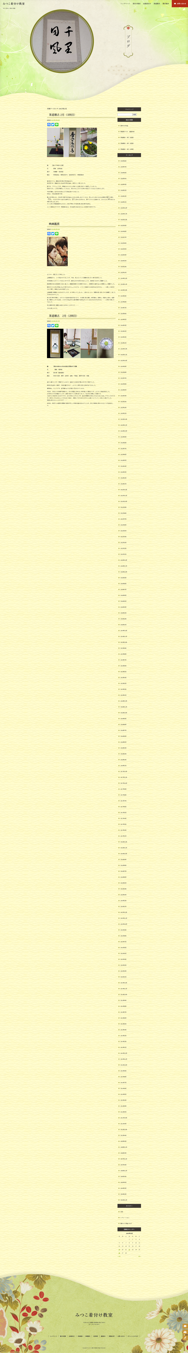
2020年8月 (123, 583)
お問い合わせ (180, 3)
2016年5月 (123, 883)
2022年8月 (123, 443)
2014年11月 (123, 989)
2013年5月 (123, 1094)
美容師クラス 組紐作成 (127, 131)
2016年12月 (123, 842)
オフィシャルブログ (133, 1336)
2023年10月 (123, 360)
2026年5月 (123, 178)
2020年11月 (123, 566)
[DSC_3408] (55, 357)
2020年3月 (123, 613)
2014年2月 (123, 1041)
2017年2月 (123, 830)
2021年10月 (123, 501)
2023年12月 (123, 349)
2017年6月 (123, 807)
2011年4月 (123, 1124)
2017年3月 (123, 824)
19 (119, 1249)
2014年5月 (123, 1024)
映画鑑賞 (54, 224)
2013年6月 (123, 1088)
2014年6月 (123, 1018)
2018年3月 (123, 754)
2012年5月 (123, 1112)
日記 (121, 1212)
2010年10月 (123, 1129)
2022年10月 (123, 431)
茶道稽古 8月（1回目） (127, 149)
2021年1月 (123, 554)
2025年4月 (123, 255)
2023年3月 (123, 402)
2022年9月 (123, 437)
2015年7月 (123, 942)
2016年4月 (123, 889)
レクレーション (124, 1217)
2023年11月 (123, 355)
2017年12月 (123, 771)
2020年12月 (123, 560)
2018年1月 (123, 765)
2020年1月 (123, 625)
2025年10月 (123, 220)
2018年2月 (123, 760)
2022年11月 (123, 425)
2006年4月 (123, 1176)
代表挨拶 (95, 1336)
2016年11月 (123, 848)
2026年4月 (123, 184)
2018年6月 (123, 736)
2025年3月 (123, 261)
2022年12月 (123, 419)
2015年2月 (123, 971)
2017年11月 (123, 777)
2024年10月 (123, 290)
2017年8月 (123, 795)
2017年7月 (123, 801)
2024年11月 (123, 284)
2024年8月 (123, 302)
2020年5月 (123, 601)
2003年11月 (123, 1200)
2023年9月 (123, 366)
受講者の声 (112, 1336)
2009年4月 (123, 1141)
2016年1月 (123, 906)
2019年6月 (123, 666)
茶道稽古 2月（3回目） (63, 115)
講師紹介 (103, 1336)
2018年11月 (123, 707)
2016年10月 (123, 854)
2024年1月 (123, 343)
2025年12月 (123, 208)
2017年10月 (123, 783)
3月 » (139, 1256)
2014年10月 (123, 994)
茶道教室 (156, 3)
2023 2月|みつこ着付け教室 (9, 8)
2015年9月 (123, 930)
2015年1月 (123, 977)
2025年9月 (123, 225)
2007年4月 (123, 1165)
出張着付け (147, 3)
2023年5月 (123, 390)
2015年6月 (123, 947)
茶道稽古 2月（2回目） (64, 316)
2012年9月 (123, 1106)
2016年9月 (123, 859)
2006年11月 (123, 1171)
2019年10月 (123, 642)
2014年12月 (123, 983)
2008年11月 (123, 1147)
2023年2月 (123, 407)
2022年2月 (123, 478)
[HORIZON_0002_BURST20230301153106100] (88, 156)
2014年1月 (123, 1047)
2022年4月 (123, 466)
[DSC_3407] (88, 357)
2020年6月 (123, 595)
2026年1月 (123, 202)
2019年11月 (123, 636)
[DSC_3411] (105, 357)
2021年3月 (123, 542)
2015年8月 (123, 936)
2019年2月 (123, 689)
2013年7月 (123, 1082)
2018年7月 (123, 730)
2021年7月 (123, 519)
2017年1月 (123, 836)
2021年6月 (123, 525)
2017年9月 (123, 789)
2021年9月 (123, 507)
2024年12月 (123, 278)
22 (129, 1249)
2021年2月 (123, 548)
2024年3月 (123, 331)
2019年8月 (123, 654)
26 (119, 1253)
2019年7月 (123, 660)
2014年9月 (123, 1000)
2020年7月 (123, 589)
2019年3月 (123, 683)
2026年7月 (123, 167)
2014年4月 (123, 1030)
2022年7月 (123, 448)
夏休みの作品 (124, 126)
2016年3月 (123, 895)
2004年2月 (123, 1194)
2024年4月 (123, 325)
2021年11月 (123, 495)
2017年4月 (123, 818)
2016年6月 (123, 877)
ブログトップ (129, 109)
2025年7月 (123, 237)
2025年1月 (123, 272)
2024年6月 (123, 313)
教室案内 (166, 3)
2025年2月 (123, 266)
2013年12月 (123, 1053)
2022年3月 (123, 472)
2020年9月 (123, 578)
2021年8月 (123, 513)
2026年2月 (123, 196)
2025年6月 (123, 243)
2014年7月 (123, 1012)
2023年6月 (123, 384)
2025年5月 (123, 249)
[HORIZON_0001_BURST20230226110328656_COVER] (55, 156)
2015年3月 (123, 965)
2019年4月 (123, 677)
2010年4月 (123, 1135)
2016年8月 (123, 865)
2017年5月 (123, 812)
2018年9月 (123, 718)
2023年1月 (123, 413)
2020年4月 (123, 607)
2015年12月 (123, 912)
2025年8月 (123, 231)
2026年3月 (123, 190)
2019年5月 (123, 672)
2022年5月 (123, 460)
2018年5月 (123, 742)
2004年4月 (123, 1188)
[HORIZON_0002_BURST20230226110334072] (72, 156)
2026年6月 (123, 173)
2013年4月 (123, 1100)
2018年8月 (123, 724)
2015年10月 (123, 924)
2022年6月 (123, 454)
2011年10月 (123, 1118)
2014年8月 (123, 1006)
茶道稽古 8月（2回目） (127, 143)
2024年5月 (123, 319)
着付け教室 (136, 3)
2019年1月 (123, 695)
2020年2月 (123, 619)
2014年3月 (123, 1035)
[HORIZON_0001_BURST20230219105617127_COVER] (72, 357)
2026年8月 (123, 161)
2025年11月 (123, 214)
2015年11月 (123, 918)
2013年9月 (123, 1071)
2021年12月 (123, 490)
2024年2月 (123, 337)
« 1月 (119, 1256)
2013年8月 (123, 1077)
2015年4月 (123, 959)
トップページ (124, 3)
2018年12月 (123, 701)
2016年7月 (123, 871)
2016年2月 (123, 900)
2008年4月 (123, 1153)
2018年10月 (123, 713)
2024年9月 (123, 296)
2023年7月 (123, 378)
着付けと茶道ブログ (126, 1223)
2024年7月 (123, 308)
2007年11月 (123, 1159)
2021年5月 (123, 531)
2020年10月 (123, 572)
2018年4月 (123, 748)
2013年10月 (123, 1065)
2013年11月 (123, 1059)
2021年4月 (123, 537)
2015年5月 (123, 953)
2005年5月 (123, 1182)
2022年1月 (123, 484)
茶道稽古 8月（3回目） (127, 137)
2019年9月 (123, 648)
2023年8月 (123, 372)
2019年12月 (123, 630)
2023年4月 (123, 396)
